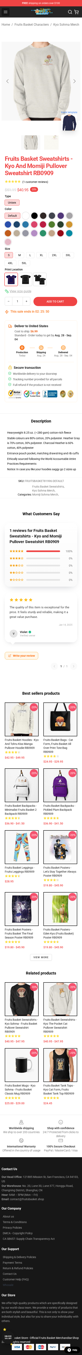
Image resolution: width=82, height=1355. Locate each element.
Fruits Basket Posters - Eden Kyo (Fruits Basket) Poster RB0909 (58, 933)
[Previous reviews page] (54, 666)
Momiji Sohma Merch (45, 494)
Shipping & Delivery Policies (19, 1257)
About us (8, 1216)
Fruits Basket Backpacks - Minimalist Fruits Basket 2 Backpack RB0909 (21, 809)
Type (8, 196)
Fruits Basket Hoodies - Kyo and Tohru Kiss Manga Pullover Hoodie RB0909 (22, 743)
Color (8, 209)
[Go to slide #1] (30, 142)
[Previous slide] (8, 81)
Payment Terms (12, 1262)
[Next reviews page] (73, 666)
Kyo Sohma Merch (66, 24)
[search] (70, 12)
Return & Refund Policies (18, 1268)
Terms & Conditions (15, 1222)
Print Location (14, 269)
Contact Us (10, 1273)
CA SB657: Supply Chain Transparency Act (29, 1238)
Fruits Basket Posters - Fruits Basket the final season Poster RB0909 (19, 933)
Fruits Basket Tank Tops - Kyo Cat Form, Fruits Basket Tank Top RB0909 (58, 1089)
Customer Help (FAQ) (16, 1279)
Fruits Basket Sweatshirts (48, 486)
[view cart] (76, 12)
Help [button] (74, 1350)
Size (7, 248)
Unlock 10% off (8, 1337)
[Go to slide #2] (51, 142)
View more (41, 957)
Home (6, 24)
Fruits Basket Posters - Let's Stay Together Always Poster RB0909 (59, 871)
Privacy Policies (12, 1227)
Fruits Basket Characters (32, 24)
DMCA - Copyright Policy (18, 1233)
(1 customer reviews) (35, 181)
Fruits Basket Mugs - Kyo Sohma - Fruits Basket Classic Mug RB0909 (20, 1089)
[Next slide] (74, 81)
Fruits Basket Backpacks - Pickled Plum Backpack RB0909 (59, 809)
